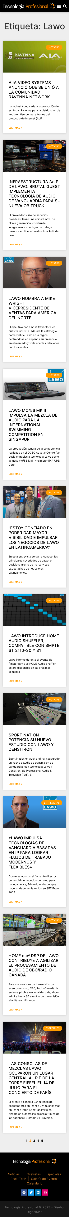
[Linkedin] (38, 1192)
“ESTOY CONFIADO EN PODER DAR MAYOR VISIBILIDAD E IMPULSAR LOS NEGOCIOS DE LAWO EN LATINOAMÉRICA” (34, 538)
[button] (59, 6)
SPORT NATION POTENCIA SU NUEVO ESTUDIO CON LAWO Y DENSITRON (31, 742)
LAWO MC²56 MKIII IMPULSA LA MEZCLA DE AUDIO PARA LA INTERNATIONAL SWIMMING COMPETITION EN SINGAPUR (33, 425)
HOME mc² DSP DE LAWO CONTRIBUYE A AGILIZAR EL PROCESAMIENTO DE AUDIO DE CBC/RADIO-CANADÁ (34, 965)
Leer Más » (15, 127)
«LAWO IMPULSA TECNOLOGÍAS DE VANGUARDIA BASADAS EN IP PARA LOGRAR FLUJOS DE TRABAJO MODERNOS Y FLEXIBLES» (32, 852)
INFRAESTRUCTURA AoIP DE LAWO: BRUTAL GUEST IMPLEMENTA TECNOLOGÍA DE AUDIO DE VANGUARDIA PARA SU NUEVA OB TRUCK (34, 193)
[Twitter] (31, 1192)
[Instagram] (45, 1192)
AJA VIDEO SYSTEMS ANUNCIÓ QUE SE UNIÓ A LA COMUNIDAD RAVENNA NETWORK (34, 90)
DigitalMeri (34, 1212)
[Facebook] (24, 1192)
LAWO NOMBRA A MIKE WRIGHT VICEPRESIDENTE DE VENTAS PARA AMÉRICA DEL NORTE (32, 308)
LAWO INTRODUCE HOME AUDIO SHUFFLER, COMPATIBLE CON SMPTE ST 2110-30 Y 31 (34, 643)
